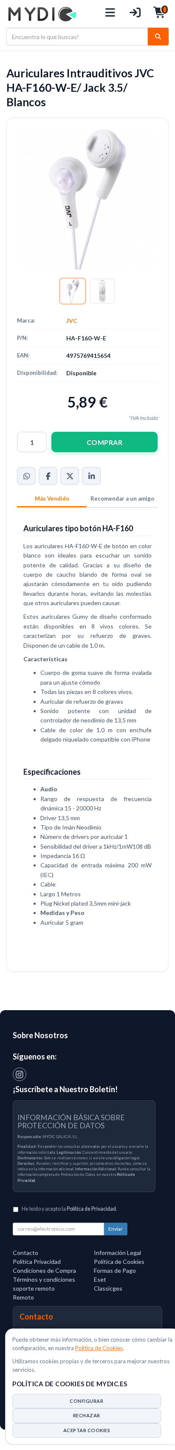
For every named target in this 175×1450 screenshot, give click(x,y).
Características (52, 499)
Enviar (115, 1229)
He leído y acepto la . (69, 1209)
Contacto (25, 1252)
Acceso (135, 14)
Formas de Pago (115, 1270)
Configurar (86, 1401)
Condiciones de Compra (44, 1270)
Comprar (105, 442)
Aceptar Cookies (86, 1430)
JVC (71, 320)
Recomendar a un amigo (122, 498)
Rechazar (86, 1415)
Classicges (108, 1288)
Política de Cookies (99, 1348)
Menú (110, 14)
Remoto (23, 1297)
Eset (100, 1279)
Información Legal (117, 1252)
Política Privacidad (37, 1261)
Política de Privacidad (91, 1209)
